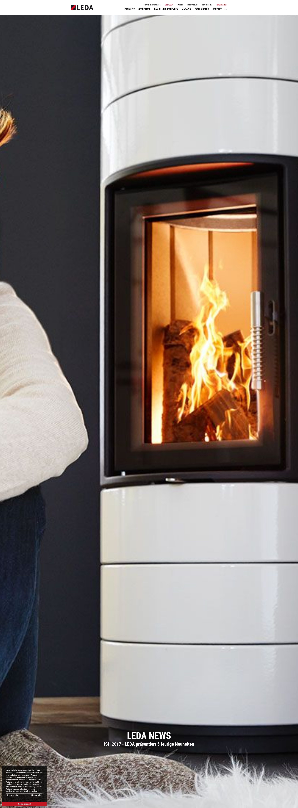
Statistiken (37, 795)
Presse (180, 5)
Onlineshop (222, 5)
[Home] (82, 7)
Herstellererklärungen (152, 5)
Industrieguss (192, 5)
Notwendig (13, 795)
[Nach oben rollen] (293, 803)
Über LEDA (169, 5)
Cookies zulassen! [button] (24, 804)
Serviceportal (207, 5)
